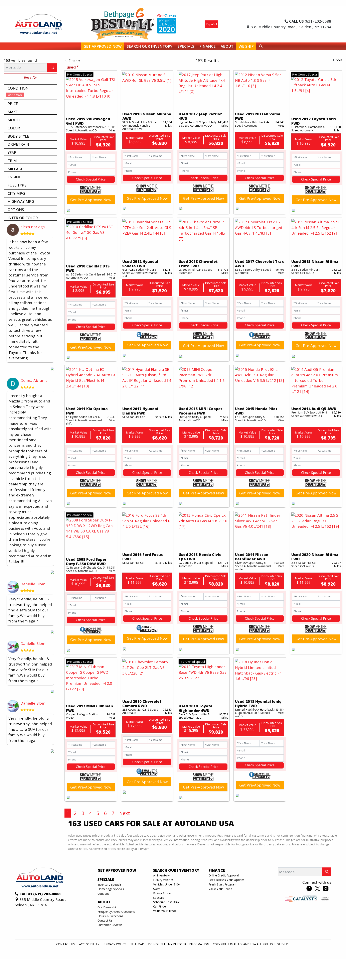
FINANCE (217, 870)
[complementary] (334, 947)
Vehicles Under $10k (166, 884)
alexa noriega (32, 226)
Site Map (138, 944)
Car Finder (160, 906)
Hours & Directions (110, 916)
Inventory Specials (110, 884)
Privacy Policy (115, 944)
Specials (158, 897)
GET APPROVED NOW (117, 870)
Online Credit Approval (224, 875)
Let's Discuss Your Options (226, 880)
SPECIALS (106, 879)
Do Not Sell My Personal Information (179, 944)
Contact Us (105, 920)
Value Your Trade (165, 911)
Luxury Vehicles (163, 880)
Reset (28, 77)
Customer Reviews (110, 925)
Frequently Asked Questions (116, 912)
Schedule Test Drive (166, 902)
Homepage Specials (111, 889)
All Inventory (161, 875)
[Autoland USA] (38, 23)
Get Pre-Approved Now (90, 199)
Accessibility (89, 944)
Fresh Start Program (222, 884)
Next (124, 813)
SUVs (156, 889)
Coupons (103, 893)
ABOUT (104, 902)
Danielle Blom (32, 583)
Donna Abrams (33, 380)
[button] (102, 46)
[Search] (52, 67)
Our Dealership (108, 907)
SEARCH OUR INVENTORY (176, 870)
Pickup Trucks (162, 893)
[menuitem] (31, 94)
